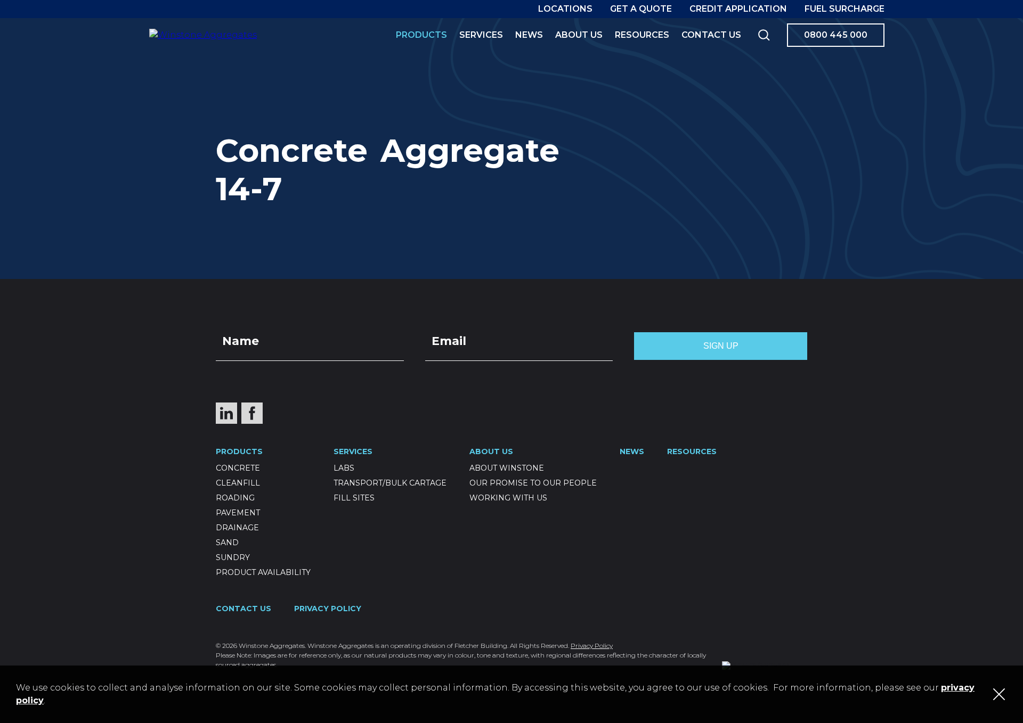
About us (579, 35)
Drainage (237, 527)
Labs (344, 468)
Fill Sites (354, 498)
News (529, 35)
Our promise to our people (533, 483)
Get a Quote (641, 9)
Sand (227, 542)
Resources (642, 35)
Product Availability (263, 572)
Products (421, 35)
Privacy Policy (327, 608)
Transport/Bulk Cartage (390, 483)
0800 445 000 (835, 35)
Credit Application (738, 9)
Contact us (711, 35)
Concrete (238, 468)
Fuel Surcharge (844, 9)
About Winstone (506, 468)
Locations (565, 9)
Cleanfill (238, 483)
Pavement (238, 512)
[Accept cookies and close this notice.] (999, 694)
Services (481, 35)
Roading (235, 498)
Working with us (508, 498)
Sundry (233, 557)
